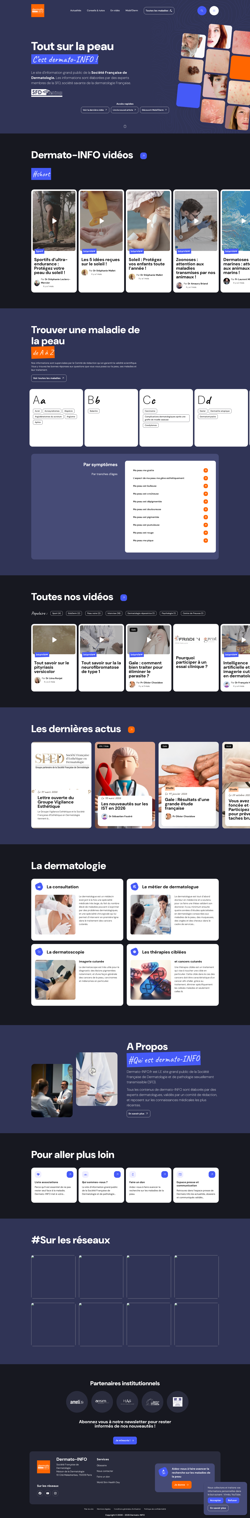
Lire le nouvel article (125, 110)
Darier (203, 411)
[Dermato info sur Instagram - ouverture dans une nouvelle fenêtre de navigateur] (55, 1493)
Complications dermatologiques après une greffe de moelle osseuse (165, 418)
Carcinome (150, 411)
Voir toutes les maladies (49, 378)
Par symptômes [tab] (100, 464)
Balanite (94, 411)
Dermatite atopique (220, 411)
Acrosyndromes (52, 411)
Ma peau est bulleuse (170, 485)
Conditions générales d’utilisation (127, 1509)
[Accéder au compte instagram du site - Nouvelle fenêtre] (53, 1277)
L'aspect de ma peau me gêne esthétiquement (170, 478)
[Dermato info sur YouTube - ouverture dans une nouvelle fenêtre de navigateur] (48, 1493)
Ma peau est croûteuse (170, 493)
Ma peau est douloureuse (170, 509)
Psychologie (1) (169, 613)
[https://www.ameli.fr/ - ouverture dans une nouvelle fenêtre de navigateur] (77, 1402)
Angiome (71, 416)
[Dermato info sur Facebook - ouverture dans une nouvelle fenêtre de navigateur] (40, 1493)
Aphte (38, 422)
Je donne (181, 1485)
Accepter (215, 1500)
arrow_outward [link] (206, 470)
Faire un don (103, 1476)
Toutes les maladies (159, 11)
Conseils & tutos (96, 10)
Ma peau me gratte (170, 470)
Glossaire (102, 1465)
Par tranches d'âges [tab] (104, 474)
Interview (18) (114, 613)
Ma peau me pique (170, 540)
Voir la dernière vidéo (95, 110)
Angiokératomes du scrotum (48, 416)
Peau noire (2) (93, 613)
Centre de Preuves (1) (193, 613)
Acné (37, 411)
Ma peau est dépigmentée (170, 501)
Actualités (75, 10)
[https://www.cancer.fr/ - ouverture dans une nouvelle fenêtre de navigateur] (152, 1401)
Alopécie (68, 411)
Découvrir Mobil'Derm (154, 110)
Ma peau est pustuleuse (170, 524)
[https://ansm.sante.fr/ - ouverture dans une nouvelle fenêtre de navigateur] (102, 1402)
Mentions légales (104, 1509)
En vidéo (115, 10)
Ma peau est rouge (170, 532)
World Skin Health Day (108, 1482)
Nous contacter (105, 1471)
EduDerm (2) (74, 613)
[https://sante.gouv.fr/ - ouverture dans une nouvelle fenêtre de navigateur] (177, 1401)
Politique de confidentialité (155, 1509)
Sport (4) (56, 613)
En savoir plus (218, 1507)
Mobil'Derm (132, 10)
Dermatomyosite (208, 416)
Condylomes (151, 425)
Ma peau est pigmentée (170, 517)
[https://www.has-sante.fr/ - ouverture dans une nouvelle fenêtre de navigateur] (127, 1401)
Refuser (232, 1500)
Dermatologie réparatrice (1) (141, 613)
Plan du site (88, 1509)
